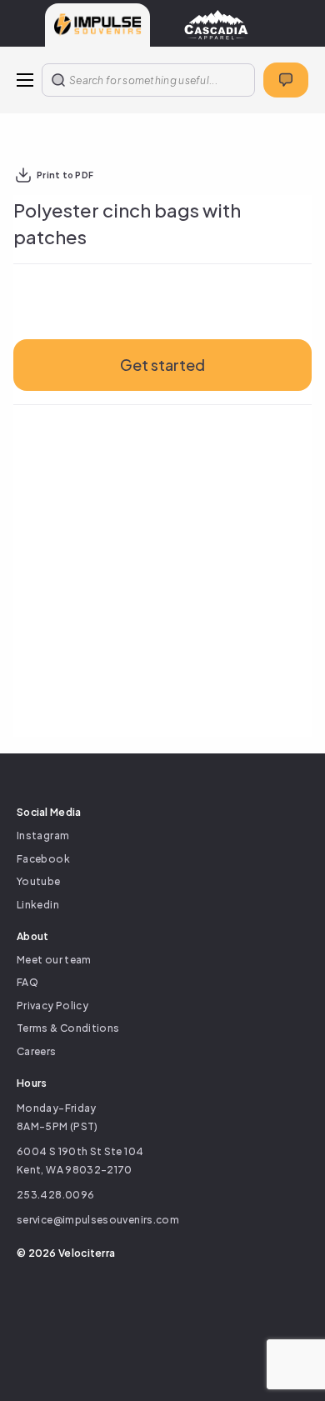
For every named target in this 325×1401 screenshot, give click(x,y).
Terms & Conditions (68, 1028)
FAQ (27, 982)
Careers (37, 1051)
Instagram (43, 835)
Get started (162, 364)
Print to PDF (65, 175)
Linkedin (38, 904)
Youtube (39, 881)
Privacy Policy (52, 1005)
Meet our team (54, 959)
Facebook (43, 859)
